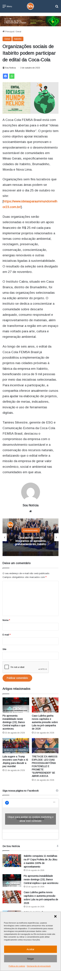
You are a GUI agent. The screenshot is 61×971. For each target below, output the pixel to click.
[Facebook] (5, 76)
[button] (55, 916)
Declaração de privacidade (39, 966)
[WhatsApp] (11, 76)
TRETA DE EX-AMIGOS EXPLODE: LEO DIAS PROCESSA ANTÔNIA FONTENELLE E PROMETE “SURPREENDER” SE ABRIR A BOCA (44, 766)
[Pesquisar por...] (56, 7)
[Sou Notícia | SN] (30, 6)
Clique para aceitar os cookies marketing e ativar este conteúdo (31, 819)
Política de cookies (17, 966)
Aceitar (30, 949)
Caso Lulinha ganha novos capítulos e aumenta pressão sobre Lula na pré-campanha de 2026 (45, 722)
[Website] (30, 511)
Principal (9, 31)
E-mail (7, 634)
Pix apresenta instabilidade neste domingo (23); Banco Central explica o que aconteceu (14, 722)
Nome (6, 620)
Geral (18, 31)
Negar (30, 958)
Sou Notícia (10, 68)
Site (4, 649)
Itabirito (18, 39)
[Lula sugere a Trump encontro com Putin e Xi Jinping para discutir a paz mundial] (16, 745)
